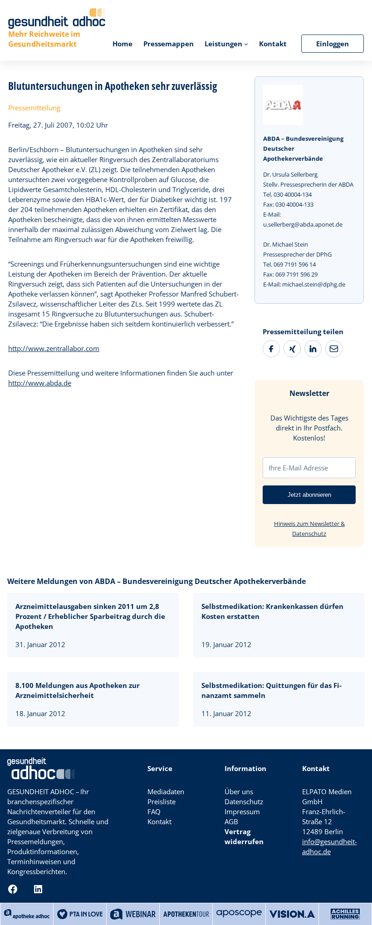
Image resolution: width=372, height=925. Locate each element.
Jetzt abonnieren (309, 494)
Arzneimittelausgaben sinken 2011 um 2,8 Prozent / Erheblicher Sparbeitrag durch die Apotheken (90, 616)
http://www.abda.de (39, 382)
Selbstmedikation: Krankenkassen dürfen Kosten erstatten (272, 611)
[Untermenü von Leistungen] (246, 44)
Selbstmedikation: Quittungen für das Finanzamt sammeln (271, 690)
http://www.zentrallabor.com (53, 348)
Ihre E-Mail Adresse (298, 467)
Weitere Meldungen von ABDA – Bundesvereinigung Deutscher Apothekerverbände (156, 581)
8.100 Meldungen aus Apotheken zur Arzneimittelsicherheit (77, 690)
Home (122, 43)
